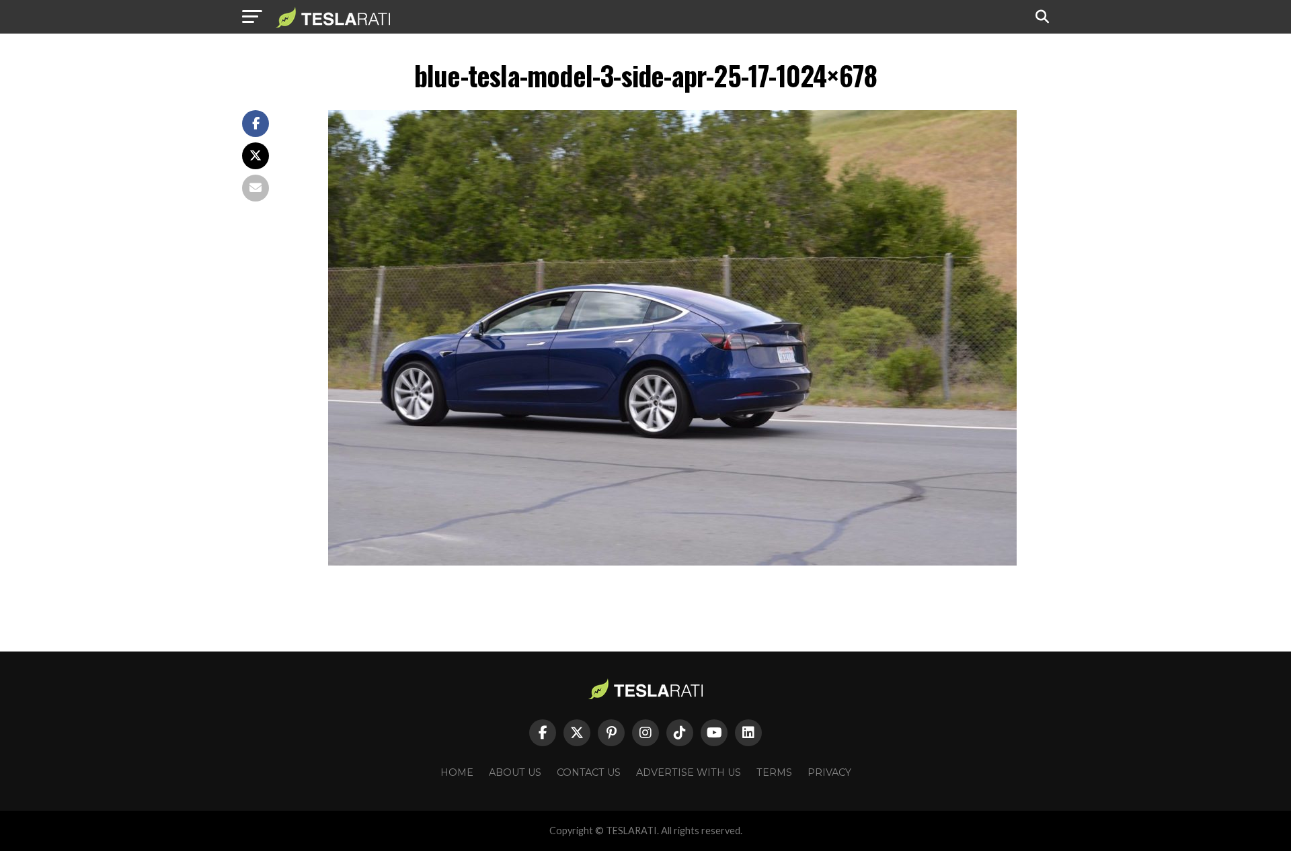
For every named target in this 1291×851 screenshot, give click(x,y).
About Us (515, 772)
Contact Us (589, 772)
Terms (774, 772)
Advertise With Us (688, 772)
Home (456, 772)
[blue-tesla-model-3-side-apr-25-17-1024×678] (672, 561)
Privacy (829, 772)
